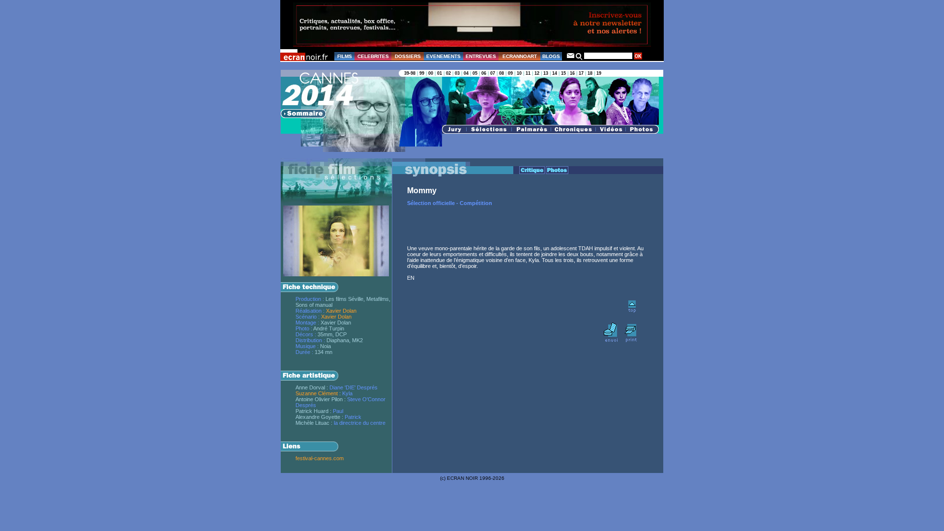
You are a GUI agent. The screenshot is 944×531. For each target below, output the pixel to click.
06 (483, 73)
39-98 (409, 73)
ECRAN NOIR (462, 478)
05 (474, 73)
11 (528, 73)
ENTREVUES (481, 56)
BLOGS (551, 56)
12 (536, 73)
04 (466, 73)
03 (457, 73)
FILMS (344, 56)
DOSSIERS (408, 56)
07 (492, 73)
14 (554, 73)
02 (448, 73)
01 (439, 73)
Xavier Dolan (341, 311)
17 (581, 73)
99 (421, 73)
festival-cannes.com (319, 458)
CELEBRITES (373, 56)
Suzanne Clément (316, 393)
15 (563, 73)
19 (598, 73)
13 (545, 73)
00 (430, 73)
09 (510, 73)
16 (572, 73)
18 (590, 73)
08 (501, 73)
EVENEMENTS (443, 56)
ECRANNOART (519, 56)
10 (519, 73)
